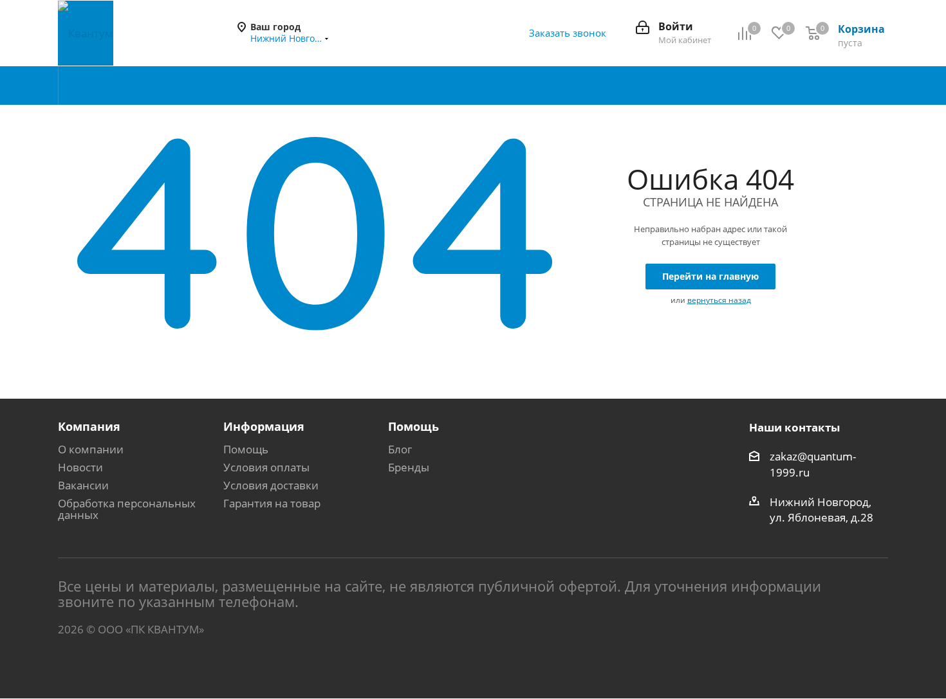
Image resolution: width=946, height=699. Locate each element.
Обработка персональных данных (127, 509)
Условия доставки (271, 485)
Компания (89, 426)
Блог (400, 449)
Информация (263, 426)
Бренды (408, 467)
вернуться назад (719, 300)
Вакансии (83, 485)
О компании (91, 449)
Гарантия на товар (271, 503)
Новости (80, 467)
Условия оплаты (266, 467)
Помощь (245, 449)
